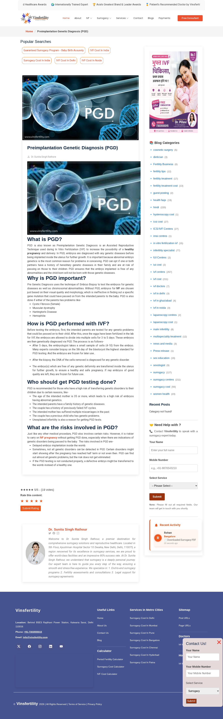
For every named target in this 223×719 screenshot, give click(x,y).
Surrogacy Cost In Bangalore (145, 640)
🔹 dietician (158, 157)
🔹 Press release (161, 350)
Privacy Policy (95, 704)
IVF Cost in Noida (92, 60)
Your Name (156, 442)
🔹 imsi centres (160, 236)
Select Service (158, 478)
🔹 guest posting (161, 193)
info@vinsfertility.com (35, 637)
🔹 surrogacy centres (165, 379)
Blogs (151, 18)
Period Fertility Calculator (110, 659)
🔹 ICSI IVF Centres (164, 228)
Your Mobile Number (198, 666)
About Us (102, 625)
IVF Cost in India (99, 50)
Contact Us (103, 633)
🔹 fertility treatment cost (166, 185)
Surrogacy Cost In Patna (142, 662)
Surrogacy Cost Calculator (110, 666)
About (77, 18)
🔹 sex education (162, 358)
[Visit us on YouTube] (61, 646)
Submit (157, 496)
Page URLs (185, 625)
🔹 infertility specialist (164, 250)
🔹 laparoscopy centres (165, 315)
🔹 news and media (163, 343)
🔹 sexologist (159, 365)
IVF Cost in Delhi (65, 60)
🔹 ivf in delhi (159, 293)
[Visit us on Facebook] (29, 646)
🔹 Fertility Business (163, 164)
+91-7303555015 (33, 632)
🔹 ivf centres (160, 272)
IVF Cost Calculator (107, 674)
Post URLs (184, 618)
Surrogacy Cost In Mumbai (143, 625)
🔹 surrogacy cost (162, 386)
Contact (138, 18)
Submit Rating (30, 508)
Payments (164, 18)
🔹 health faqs (160, 200)
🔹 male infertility (161, 329)
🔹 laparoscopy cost (163, 322)
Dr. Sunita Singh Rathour (67, 529)
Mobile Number (158, 460)
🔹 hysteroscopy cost (163, 214)
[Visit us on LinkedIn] (50, 646)
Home (66, 18)
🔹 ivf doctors (159, 286)
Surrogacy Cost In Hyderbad (144, 655)
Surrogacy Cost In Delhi (142, 618)
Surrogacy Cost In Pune (142, 633)
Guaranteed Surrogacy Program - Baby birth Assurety (54, 50)
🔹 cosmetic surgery (163, 149)
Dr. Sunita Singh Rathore (43, 157)
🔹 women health (162, 394)
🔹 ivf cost (158, 279)
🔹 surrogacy (160, 372)
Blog (99, 640)
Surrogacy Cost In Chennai (144, 647)
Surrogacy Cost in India (37, 60)
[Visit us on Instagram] (40, 646)
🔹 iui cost (157, 264)
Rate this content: (31, 495)
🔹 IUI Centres (160, 257)
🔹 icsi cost (158, 221)
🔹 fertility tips (160, 171)
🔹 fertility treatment (163, 178)
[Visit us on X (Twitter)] (19, 646)
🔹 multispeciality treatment (168, 336)
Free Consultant (190, 18)
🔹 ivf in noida (159, 307)
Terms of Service (77, 704)
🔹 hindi (157, 207)
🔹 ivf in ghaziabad (162, 300)
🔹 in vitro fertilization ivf (166, 243)
